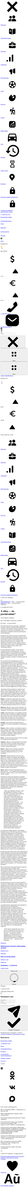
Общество (7, 601)
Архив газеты (4, 375)
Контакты (10, 375)
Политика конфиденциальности (9, 1156)
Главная (3, 601)
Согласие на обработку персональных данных (12, 1157)
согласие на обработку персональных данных (13, 1034)
